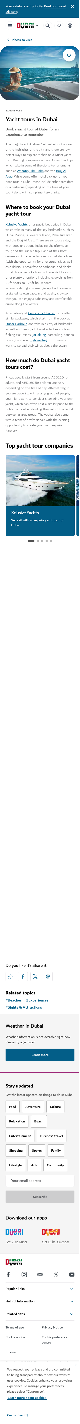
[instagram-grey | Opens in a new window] (24, 1274)
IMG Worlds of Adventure (32, 818)
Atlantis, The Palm (30, 171)
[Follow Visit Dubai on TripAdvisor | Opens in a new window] (40, 1274)
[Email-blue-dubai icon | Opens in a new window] (48, 976)
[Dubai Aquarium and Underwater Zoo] (40, 680)
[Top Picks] (59, 25)
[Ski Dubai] (40, 590)
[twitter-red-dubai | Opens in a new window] (35, 976)
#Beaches (14, 1000)
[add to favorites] (69, 55)
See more (40, 948)
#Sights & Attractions (24, 1007)
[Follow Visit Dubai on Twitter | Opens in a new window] (56, 1274)
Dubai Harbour (16, 324)
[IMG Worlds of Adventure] (40, 781)
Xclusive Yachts (17, 224)
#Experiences (37, 1000)
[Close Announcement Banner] (72, 6)
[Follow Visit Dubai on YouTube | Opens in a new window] (71, 1274)
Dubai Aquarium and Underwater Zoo (38, 720)
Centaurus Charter (41, 313)
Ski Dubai (18, 628)
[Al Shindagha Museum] (40, 876)
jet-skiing (39, 335)
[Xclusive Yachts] (40, 480)
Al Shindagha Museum (29, 914)
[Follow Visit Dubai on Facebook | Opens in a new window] (8, 1274)
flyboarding (38, 340)
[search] (47, 25)
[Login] (70, 25)
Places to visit (22, 39)
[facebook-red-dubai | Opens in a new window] (23, 976)
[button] (17, 1415)
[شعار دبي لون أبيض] (19, 1263)
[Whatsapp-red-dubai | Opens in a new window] (10, 976)
